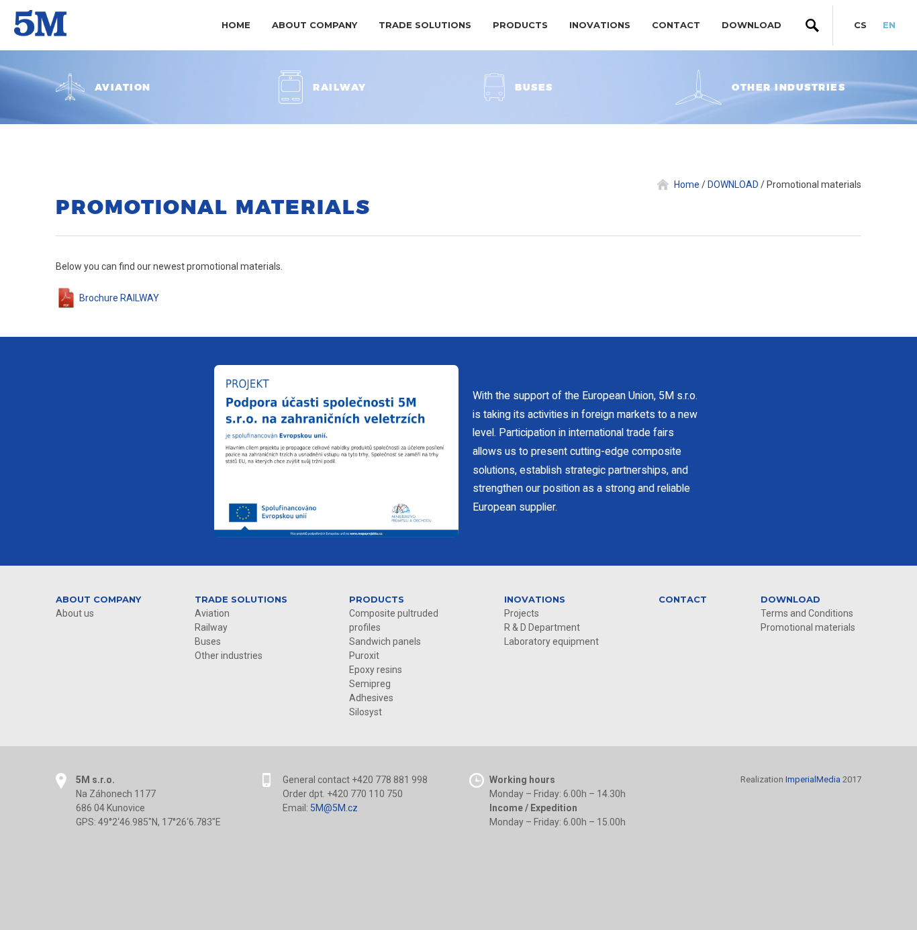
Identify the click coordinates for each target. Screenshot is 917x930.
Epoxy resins (375, 669)
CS (860, 24)
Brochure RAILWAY (119, 298)
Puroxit (364, 655)
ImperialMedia (812, 779)
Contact (676, 24)
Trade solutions (425, 24)
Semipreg (370, 683)
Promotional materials (808, 627)
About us (75, 613)
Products (520, 24)
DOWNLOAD (751, 24)
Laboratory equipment (551, 641)
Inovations (599, 24)
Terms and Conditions (807, 613)
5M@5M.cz (334, 808)
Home (236, 24)
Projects (521, 613)
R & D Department (542, 627)
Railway (211, 627)
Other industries (228, 655)
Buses (208, 641)
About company (314, 24)
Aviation (212, 613)
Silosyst (365, 712)
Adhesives (371, 697)
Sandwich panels (385, 641)
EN (889, 24)
